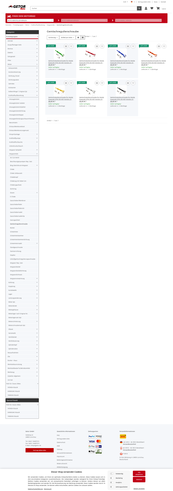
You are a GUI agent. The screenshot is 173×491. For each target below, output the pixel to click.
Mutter (12, 228)
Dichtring (13, 189)
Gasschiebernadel (16, 212)
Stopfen (12, 255)
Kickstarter (12, 88)
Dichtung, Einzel (14, 76)
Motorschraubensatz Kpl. (17, 325)
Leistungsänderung (15, 298)
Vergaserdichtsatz (16, 275)
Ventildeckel (13, 337)
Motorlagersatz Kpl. (15, 317)
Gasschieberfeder (16, 204)
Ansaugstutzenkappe (16, 115)
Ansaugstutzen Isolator (17, 103)
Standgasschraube (16, 247)
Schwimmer (14, 232)
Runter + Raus (12, 360)
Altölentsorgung (62, 467)
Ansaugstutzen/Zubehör (17, 107)
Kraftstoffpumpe (14, 138)
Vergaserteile (13, 154)
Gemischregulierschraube (19, 224)
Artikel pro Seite (66, 37)
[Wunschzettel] (152, 8)
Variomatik (12, 333)
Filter (9, 60)
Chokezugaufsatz (16, 185)
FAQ (58, 435)
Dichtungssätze (14, 80)
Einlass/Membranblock (17, 126)
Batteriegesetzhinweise (64, 460)
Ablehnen (139, 479)
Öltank (11, 329)
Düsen (12, 193)
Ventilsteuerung (14, 341)
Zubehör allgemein (14, 376)
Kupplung (12, 286)
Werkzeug (11, 372)
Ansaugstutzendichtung (17, 111)
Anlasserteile (13, 68)
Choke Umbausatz (16, 173)
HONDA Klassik (13, 387)
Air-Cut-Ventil (14, 158)
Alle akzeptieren (139, 473)
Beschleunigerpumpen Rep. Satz (21, 161)
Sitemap (59, 449)
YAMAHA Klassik (13, 395)
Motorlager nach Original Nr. (18, 314)
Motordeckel (13, 306)
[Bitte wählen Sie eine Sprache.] (132, 2)
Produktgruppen (12, 37)
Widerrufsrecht (62, 463)
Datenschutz (61, 442)
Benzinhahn (13, 123)
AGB (58, 446)
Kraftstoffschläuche (15, 142)
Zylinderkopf (13, 345)
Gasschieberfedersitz (17, 208)
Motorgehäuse (13, 310)
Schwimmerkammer (17, 236)
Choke (12, 169)
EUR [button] (124, 2)
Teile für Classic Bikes (13, 384)
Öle (9, 356)
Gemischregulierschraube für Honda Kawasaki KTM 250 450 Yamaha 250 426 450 (60, 62)
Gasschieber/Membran (18, 200)
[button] (146, 8)
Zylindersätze (13, 349)
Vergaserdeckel (15, 267)
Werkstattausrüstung (15, 364)
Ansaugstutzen (14, 99)
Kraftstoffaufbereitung (16, 95)
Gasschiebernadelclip (17, 216)
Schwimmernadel (16, 243)
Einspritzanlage (14, 134)
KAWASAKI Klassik (14, 391)
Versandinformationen (64, 453)
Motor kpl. (12, 302)
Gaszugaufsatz (15, 220)
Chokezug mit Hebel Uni (18, 181)
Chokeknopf (14, 177)
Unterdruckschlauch (16, 146)
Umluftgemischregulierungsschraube (22, 259)
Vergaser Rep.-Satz (16, 263)
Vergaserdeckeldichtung (18, 271)
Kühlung (11, 282)
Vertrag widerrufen (144, 2)
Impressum (60, 456)
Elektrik (10, 53)
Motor (10, 64)
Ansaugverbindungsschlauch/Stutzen (21, 119)
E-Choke (13, 197)
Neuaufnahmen (13, 353)
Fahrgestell (11, 56)
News (156, 2)
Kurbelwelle (13, 290)
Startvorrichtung (15, 251)
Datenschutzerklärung (35, 489)
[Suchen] (139, 8)
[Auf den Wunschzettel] (71, 46)
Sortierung (52, 37)
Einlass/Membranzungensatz (19, 130)
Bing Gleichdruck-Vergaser (19, 165)
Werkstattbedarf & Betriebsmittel (19, 368)
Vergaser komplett (15, 150)
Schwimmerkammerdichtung (20, 239)
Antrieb (10, 41)
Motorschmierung (15, 321)
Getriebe (11, 84)
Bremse (10, 49)
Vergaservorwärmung (17, 278)
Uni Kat (10, 380)
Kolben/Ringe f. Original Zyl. (18, 91)
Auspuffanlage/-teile (14, 45)
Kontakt (163, 2)
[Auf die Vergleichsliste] (66, 46)
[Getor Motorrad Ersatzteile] (17, 7)
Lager (10, 294)
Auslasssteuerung (15, 72)
